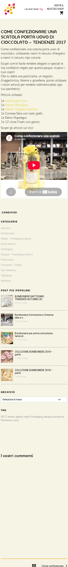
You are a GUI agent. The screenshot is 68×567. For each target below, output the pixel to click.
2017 (3, 416)
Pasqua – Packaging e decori (17, 254)
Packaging (7, 249)
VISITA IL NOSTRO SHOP (55, 7)
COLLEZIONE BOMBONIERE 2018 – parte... (34, 353)
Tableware (6, 275)
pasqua (48, 416)
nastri (27, 416)
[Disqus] (34, 505)
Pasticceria (7, 259)
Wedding (5, 280)
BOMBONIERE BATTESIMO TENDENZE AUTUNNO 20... (29, 298)
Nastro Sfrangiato (16, 105)
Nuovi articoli (8, 243)
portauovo (58, 416)
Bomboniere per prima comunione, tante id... (34, 334)
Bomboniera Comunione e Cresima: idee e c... (34, 316)
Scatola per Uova (16, 101)
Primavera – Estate (11, 265)
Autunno (5, 228)
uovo (16, 420)
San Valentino (8, 270)
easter (10, 416)
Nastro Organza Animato (21, 109)
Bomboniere (7, 233)
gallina (19, 416)
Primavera (6, 420)
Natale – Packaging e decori (16, 238)
